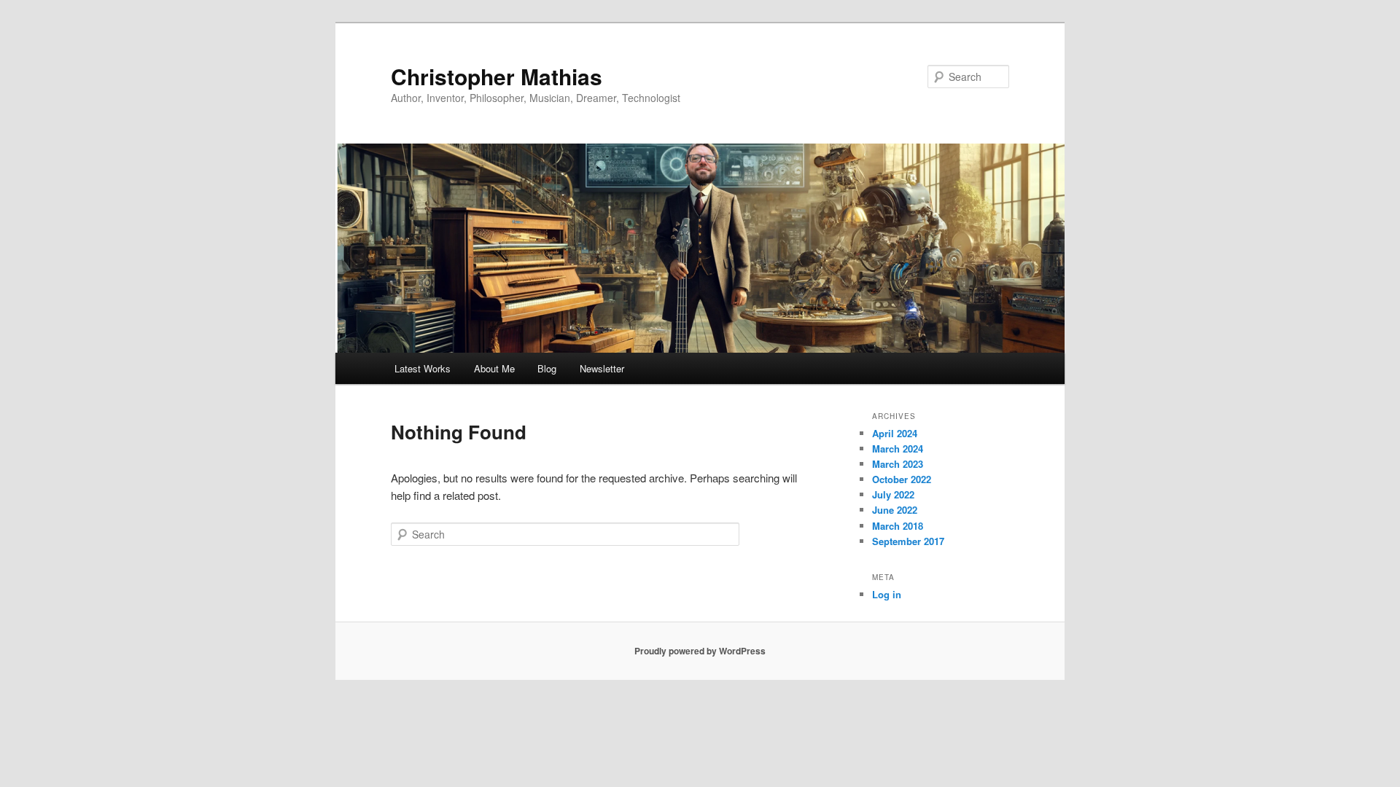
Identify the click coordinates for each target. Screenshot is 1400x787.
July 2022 (893, 494)
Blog (546, 368)
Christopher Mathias (496, 76)
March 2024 (897, 448)
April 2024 (894, 433)
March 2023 (897, 464)
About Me (494, 368)
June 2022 (894, 510)
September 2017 (908, 541)
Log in (886, 594)
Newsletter (602, 368)
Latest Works (422, 368)
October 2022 (901, 479)
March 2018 (897, 526)
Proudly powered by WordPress (700, 650)
